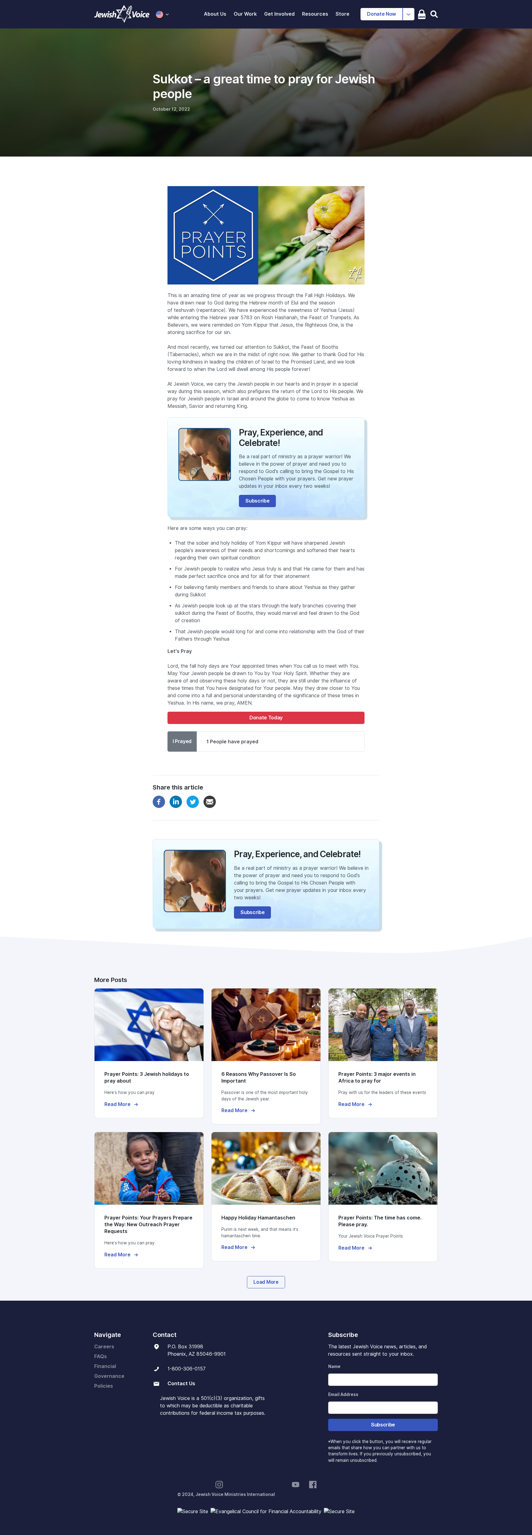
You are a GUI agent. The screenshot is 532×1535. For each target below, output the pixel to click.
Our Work (245, 14)
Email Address (343, 1394)
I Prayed (182, 741)
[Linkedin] (176, 802)
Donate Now (381, 14)
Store (342, 14)
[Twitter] (193, 802)
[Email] (210, 802)
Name (334, 1366)
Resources (315, 14)
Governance (109, 1376)
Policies (103, 1386)
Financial (105, 1366)
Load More (265, 1282)
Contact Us (181, 1383)
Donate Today (266, 718)
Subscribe (257, 501)
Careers (104, 1347)
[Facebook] (159, 802)
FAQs (100, 1356)
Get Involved (279, 14)
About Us (215, 14)
